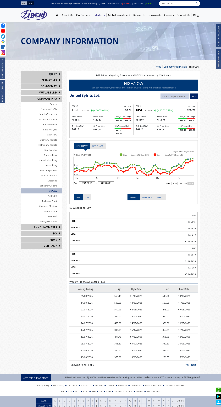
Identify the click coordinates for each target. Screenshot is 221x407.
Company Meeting (48, 206)
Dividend (52, 216)
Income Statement (48, 119)
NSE (87, 197)
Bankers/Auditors (48, 185)
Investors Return (49, 175)
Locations (52, 180)
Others (180, 399)
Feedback (122, 384)
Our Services (83, 15)
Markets (99, 15)
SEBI (94, 390)
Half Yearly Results (48, 144)
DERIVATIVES (49, 80)
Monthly (147, 197)
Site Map (99, 384)
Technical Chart (49, 201)
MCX (77, 390)
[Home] (57, 15)
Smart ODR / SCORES (175, 384)
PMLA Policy (58, 384)
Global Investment (119, 15)
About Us (67, 15)
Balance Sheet (50, 124)
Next (193, 363)
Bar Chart (97, 146)
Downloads (154, 15)
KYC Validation (153, 390)
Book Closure (50, 211)
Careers (169, 15)
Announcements (45, 227)
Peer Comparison (48, 170)
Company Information (175, 66)
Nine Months (50, 150)
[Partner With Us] (2, 68)
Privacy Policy (43, 384)
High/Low (52, 190)
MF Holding (51, 165)
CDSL (85, 390)
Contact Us (183, 15)
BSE (78, 197)
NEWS (53, 239)
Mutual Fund (48, 92)
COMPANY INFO (47, 98)
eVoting (139, 390)
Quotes (53, 104)
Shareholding (50, 155)
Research (138, 15)
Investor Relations (153, 384)
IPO (55, 233)
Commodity (49, 86)
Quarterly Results (48, 139)
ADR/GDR (52, 195)
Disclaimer (72, 384)
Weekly (134, 197)
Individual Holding (48, 160)
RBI (100, 390)
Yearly (160, 197)
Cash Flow (52, 134)
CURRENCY (50, 246)
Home (158, 66)
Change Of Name (48, 221)
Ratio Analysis (50, 129)
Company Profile (49, 109)
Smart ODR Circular (123, 390)
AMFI (108, 390)
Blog (196, 15)
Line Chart (82, 146)
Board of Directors (48, 114)
